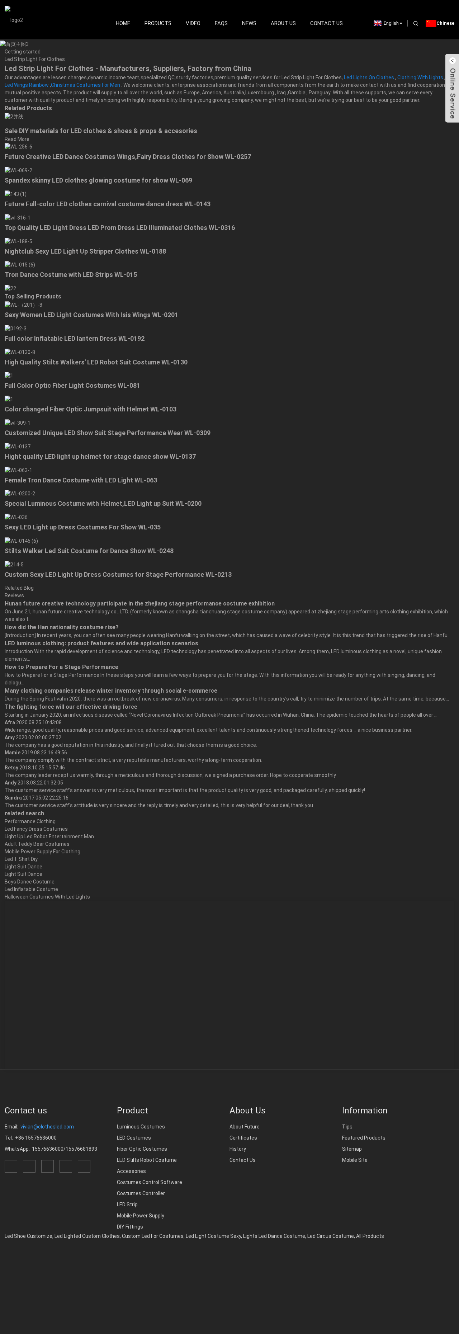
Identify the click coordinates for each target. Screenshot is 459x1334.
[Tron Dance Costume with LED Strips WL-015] (20, 265)
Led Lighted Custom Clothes (87, 1236)
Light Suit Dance (23, 866)
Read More (17, 139)
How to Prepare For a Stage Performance (61, 667)
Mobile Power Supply (140, 1215)
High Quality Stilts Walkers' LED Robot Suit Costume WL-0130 (96, 362)
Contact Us (326, 23)
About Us (283, 23)
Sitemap (352, 1149)
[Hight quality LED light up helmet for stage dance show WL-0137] (17, 446)
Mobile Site (355, 1160)
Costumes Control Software (149, 1182)
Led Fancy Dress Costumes (36, 829)
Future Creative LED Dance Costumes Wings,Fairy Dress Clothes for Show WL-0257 (128, 156)
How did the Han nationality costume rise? (62, 627)
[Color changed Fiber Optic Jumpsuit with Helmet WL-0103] (9, 399)
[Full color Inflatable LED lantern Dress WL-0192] (16, 328)
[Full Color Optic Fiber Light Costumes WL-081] (9, 375)
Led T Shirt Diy (21, 859)
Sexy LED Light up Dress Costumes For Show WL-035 (83, 527)
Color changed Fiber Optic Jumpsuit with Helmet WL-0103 (90, 409)
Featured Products (363, 1138)
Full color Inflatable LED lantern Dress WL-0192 (75, 338)
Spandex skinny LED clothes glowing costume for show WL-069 (98, 180)
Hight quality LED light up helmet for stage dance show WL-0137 (100, 456)
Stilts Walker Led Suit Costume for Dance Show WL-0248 (89, 551)
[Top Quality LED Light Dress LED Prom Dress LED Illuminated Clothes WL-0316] (17, 217)
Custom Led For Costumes (153, 1236)
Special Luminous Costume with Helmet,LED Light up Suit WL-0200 (103, 503)
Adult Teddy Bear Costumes (37, 844)
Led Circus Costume (330, 1236)
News (249, 23)
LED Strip (127, 1204)
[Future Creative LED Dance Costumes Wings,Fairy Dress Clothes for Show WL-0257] (18, 147)
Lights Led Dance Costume (274, 1236)
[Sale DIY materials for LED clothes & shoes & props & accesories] (14, 116)
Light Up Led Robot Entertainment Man (49, 836)
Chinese (445, 23)
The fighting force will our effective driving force (71, 706)
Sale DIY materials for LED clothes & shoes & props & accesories (101, 131)
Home (123, 23)
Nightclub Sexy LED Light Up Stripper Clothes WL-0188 (85, 251)
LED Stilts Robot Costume (147, 1160)
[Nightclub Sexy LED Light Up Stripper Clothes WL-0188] (18, 241)
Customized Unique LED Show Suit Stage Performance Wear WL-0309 (107, 433)
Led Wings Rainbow (27, 85)
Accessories (131, 1171)
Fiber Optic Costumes (142, 1149)
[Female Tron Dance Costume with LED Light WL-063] (18, 470)
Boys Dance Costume (30, 882)
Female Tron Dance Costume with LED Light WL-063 (81, 480)
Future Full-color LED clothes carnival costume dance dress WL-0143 (107, 204)
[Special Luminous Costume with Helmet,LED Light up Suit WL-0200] (20, 493)
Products (158, 23)
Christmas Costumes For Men (85, 85)
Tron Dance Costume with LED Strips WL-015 (71, 274)
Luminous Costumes (141, 1127)
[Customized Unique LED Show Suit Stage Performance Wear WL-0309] (17, 422)
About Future (245, 1127)
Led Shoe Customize (28, 1236)
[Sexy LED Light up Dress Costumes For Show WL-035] (16, 517)
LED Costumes (134, 1138)
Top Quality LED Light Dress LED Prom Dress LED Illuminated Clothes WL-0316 (120, 227)
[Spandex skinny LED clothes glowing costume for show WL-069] (18, 170)
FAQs (221, 23)
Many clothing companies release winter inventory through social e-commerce (111, 690)
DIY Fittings (130, 1227)
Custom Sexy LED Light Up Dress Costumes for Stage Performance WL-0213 (118, 574)
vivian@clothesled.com (47, 1127)
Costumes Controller (141, 1193)
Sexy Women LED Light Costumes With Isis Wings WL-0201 (91, 315)
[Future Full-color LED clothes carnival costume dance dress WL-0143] (16, 194)
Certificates (243, 1138)
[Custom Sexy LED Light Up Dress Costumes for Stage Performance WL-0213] (14, 564)
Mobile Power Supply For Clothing (42, 851)
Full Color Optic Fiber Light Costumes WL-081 (72, 385)
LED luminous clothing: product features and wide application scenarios (101, 643)
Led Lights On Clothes (369, 77)
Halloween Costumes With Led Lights (47, 897)
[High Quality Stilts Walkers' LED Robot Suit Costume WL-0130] (20, 352)
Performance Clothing (30, 821)
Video (193, 23)
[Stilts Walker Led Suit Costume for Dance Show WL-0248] (21, 540)
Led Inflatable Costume (31, 889)
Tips (347, 1127)
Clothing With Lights (420, 77)
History (238, 1149)
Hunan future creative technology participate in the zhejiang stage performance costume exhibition (140, 603)
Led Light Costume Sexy (213, 1236)
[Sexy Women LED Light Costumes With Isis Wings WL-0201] (23, 304)
